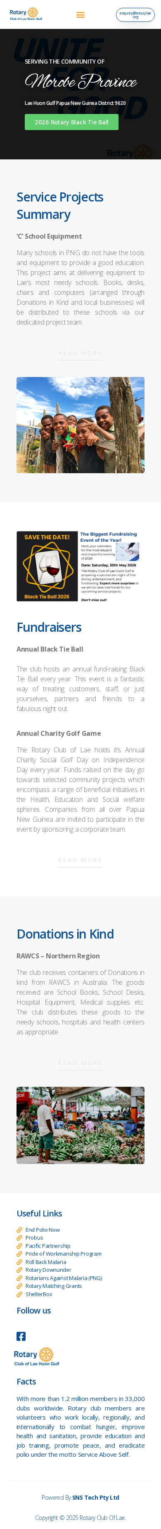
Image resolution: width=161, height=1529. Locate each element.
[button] (81, 14)
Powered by (80, 1497)
